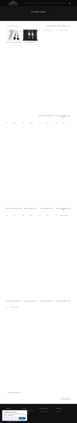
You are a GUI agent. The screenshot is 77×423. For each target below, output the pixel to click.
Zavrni (15, 418)
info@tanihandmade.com (29, 411)
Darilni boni (58, 411)
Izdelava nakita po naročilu (44, 411)
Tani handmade (13, 2)
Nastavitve (8, 418)
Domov (7, 25)
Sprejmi (22, 418)
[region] (14, 415)
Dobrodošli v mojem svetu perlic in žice (13, 4)
